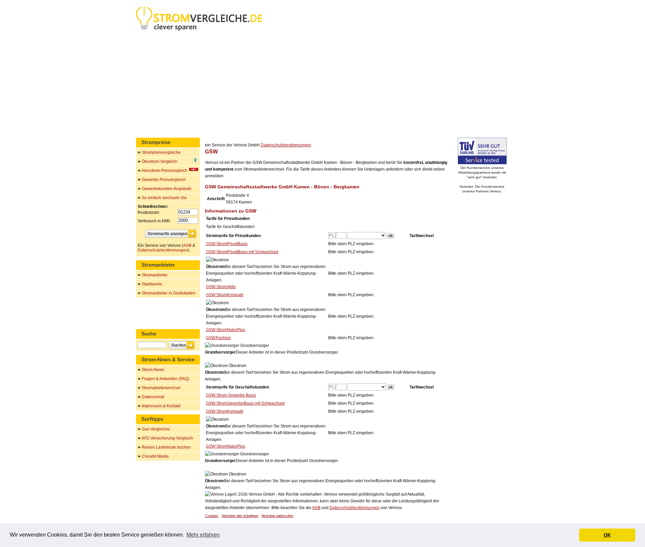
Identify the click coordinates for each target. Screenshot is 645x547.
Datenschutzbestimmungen (355, 507)
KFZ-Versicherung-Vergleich (167, 438)
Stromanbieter (155, 275)
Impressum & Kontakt (161, 406)
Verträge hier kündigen (240, 516)
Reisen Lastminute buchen (166, 447)
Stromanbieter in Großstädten (169, 293)
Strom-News (153, 369)
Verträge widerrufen (277, 516)
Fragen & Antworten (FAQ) (165, 378)
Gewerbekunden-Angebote (166, 188)
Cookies (211, 516)
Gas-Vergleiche (156, 429)
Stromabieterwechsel (161, 387)
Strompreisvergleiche (161, 152)
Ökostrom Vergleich (159, 161)
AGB (316, 507)
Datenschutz (153, 397)
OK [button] (607, 535)
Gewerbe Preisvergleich (164, 179)
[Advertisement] (322, 86)
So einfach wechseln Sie (164, 197)
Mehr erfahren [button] (203, 535)
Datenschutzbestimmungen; (286, 145)
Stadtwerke (152, 284)
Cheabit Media (155, 456)
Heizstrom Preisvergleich (164, 170)
